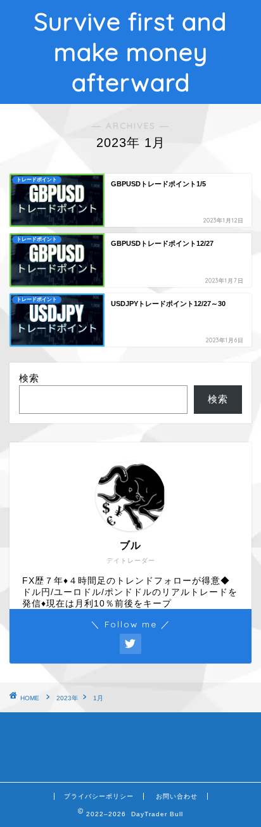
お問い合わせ (177, 796)
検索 (29, 378)
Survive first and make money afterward (130, 52)
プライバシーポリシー (99, 796)
